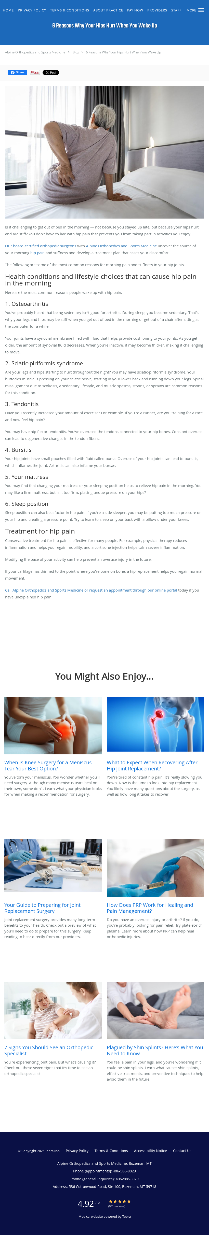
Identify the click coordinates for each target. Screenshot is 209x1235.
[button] (201, 10)
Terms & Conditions (111, 1150)
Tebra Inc (52, 1150)
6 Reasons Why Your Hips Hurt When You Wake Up (123, 52)
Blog (76, 52)
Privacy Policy (77, 1150)
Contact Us (182, 1150)
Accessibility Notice (150, 1150)
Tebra (126, 1216)
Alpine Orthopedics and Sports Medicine (35, 52)
